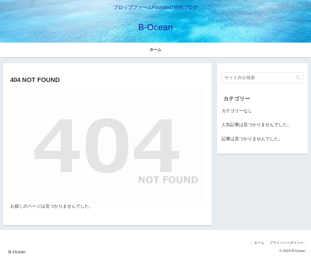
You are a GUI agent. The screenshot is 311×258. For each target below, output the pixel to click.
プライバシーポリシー (286, 243)
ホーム (259, 243)
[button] (298, 77)
